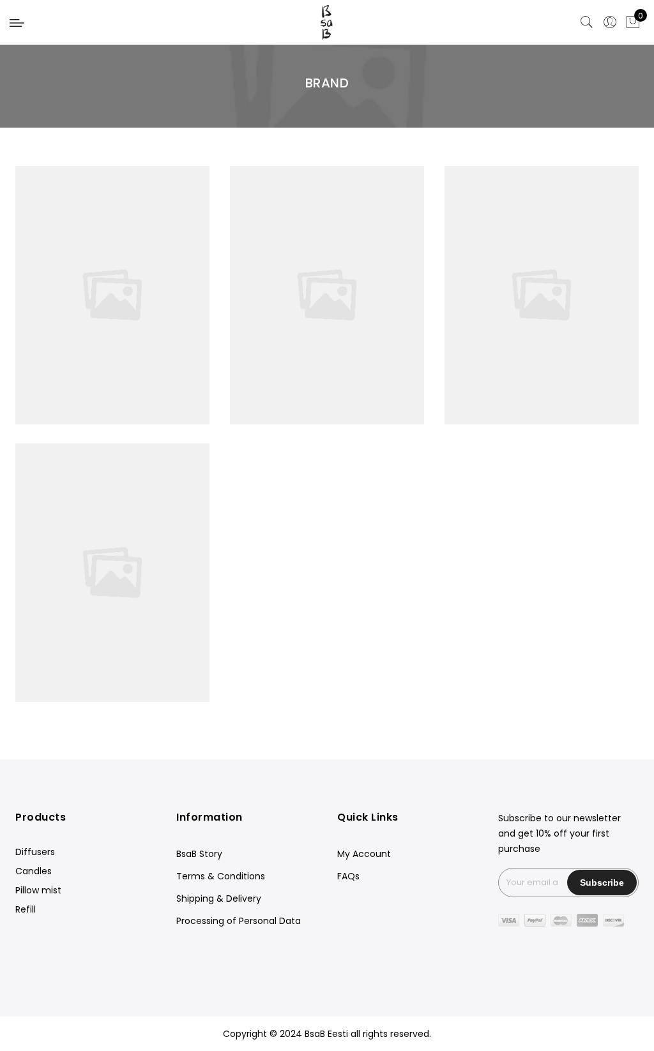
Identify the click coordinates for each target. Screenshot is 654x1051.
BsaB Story (199, 853)
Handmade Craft (112, 267)
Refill (25, 909)
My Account (364, 853)
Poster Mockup (542, 267)
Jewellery (277, 281)
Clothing (378, 281)
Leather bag (112, 545)
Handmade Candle (327, 267)
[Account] (610, 22)
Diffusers (35, 852)
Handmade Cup (541, 416)
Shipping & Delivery (218, 898)
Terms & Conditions (220, 876)
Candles (33, 871)
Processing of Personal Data (238, 920)
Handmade (121, 281)
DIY (85, 281)
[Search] (586, 22)
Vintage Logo (327, 416)
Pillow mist (38, 890)
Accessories (328, 281)
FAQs (348, 876)
